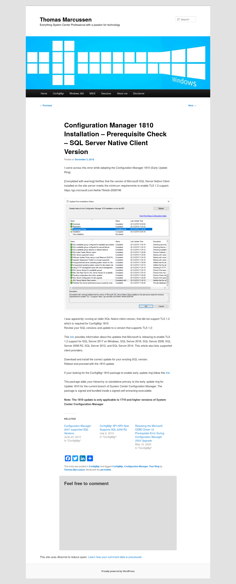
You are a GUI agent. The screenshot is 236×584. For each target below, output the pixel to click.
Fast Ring (154, 466)
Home (44, 93)
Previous (46, 105)
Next (192, 105)
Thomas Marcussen (66, 19)
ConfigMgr (58, 93)
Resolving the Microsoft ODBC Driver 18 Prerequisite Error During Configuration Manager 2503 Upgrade (149, 433)
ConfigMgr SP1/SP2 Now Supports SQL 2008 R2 (114, 427)
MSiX (93, 93)
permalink (105, 469)
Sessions (106, 93)
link (72, 337)
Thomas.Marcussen (74, 469)
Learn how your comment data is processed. (115, 557)
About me (122, 93)
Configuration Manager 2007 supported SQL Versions (77, 429)
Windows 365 (77, 93)
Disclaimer (138, 93)
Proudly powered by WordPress (118, 571)
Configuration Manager (136, 466)
